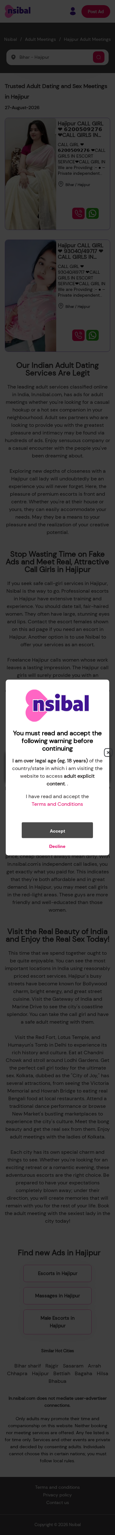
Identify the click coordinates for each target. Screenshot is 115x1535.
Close (108, 752)
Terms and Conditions (57, 804)
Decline (57, 846)
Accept (57, 831)
